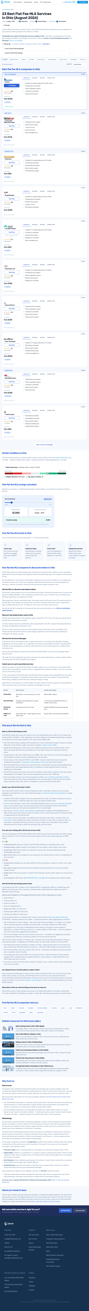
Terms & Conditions (31, 1302)
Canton (13, 1008)
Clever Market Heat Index (60, 457)
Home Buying (28, 2)
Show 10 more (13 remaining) (44, 444)
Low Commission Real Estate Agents (14, 1279)
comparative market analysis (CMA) (33, 762)
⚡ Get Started (12, 85)
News (48, 1251)
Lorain (70, 1008)
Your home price (10, 499)
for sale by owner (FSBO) (49, 745)
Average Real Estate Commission (52, 1260)
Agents (31, 1243)
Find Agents (82, 2)
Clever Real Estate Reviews (35, 1248)
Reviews (42, 77)
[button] (35, 477)
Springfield (22, 1012)
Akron (39, 44)
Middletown (79, 1008)
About (36, 2)
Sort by (69, 64)
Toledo (31, 1012)
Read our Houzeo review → (11, 88)
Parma (13, 1012)
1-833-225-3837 (80, 1210)
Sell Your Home (34, 1235)
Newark (6, 1012)
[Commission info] (20, 509)
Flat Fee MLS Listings (53, 1266)
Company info (51, 77)
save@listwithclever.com (12, 1239)
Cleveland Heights (42, 1008)
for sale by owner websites (26, 811)
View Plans (12, 126)
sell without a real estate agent (32, 980)
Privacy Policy (22, 1302)
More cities (46, 44)
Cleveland (22, 44)
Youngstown (40, 1012)
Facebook (32, 1277)
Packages (35, 77)
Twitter (31, 1282)
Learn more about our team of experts (48, 1201)
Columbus (28, 44)
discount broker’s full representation (55, 793)
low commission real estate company (57, 777)
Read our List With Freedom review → (11, 236)
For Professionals (45, 2)
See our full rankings (16, 40)
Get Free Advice (65, 1210)
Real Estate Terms (52, 1247)
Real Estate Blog (51, 1243)
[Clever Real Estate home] (6, 2)
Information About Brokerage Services (61, 1302)
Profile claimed (9, 106)
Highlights (26, 77)
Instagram (32, 1286)
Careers (7, 1243)
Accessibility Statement (12, 1251)
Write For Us (8, 1247)
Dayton (35, 44)
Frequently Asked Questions (55, 1239)
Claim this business (9, 144)
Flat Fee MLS (6, 9)
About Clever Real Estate (54, 1235)
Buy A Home (33, 1239)
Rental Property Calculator (55, 1255)
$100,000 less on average (36, 878)
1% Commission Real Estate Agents (13, 1286)
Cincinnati (15, 44)
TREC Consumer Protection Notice (44, 1302)
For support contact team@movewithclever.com (13, 1256)
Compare (83, 74)
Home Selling (17, 2)
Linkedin (31, 1290)
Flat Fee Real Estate (10, 1291)
